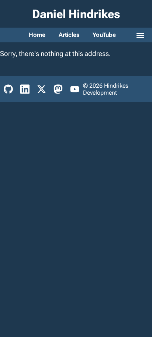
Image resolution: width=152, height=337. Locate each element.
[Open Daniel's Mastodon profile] (58, 89)
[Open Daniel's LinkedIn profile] (25, 89)
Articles (69, 34)
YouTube (104, 34)
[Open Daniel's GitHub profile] (8, 89)
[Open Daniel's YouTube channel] (74, 89)
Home (37, 34)
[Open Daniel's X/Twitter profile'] (41, 89)
